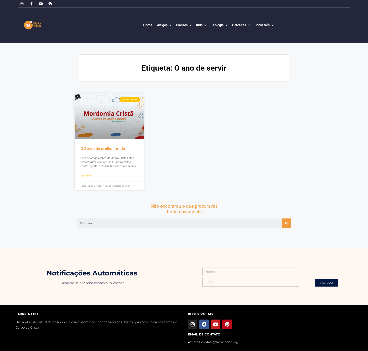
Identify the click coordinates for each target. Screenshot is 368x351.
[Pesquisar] (286, 223)
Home (147, 25)
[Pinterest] (50, 4)
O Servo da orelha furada (102, 148)
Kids (199, 25)
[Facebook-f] (31, 4)
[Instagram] (22, 4)
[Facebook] (204, 324)
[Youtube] (41, 4)
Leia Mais (85, 175)
